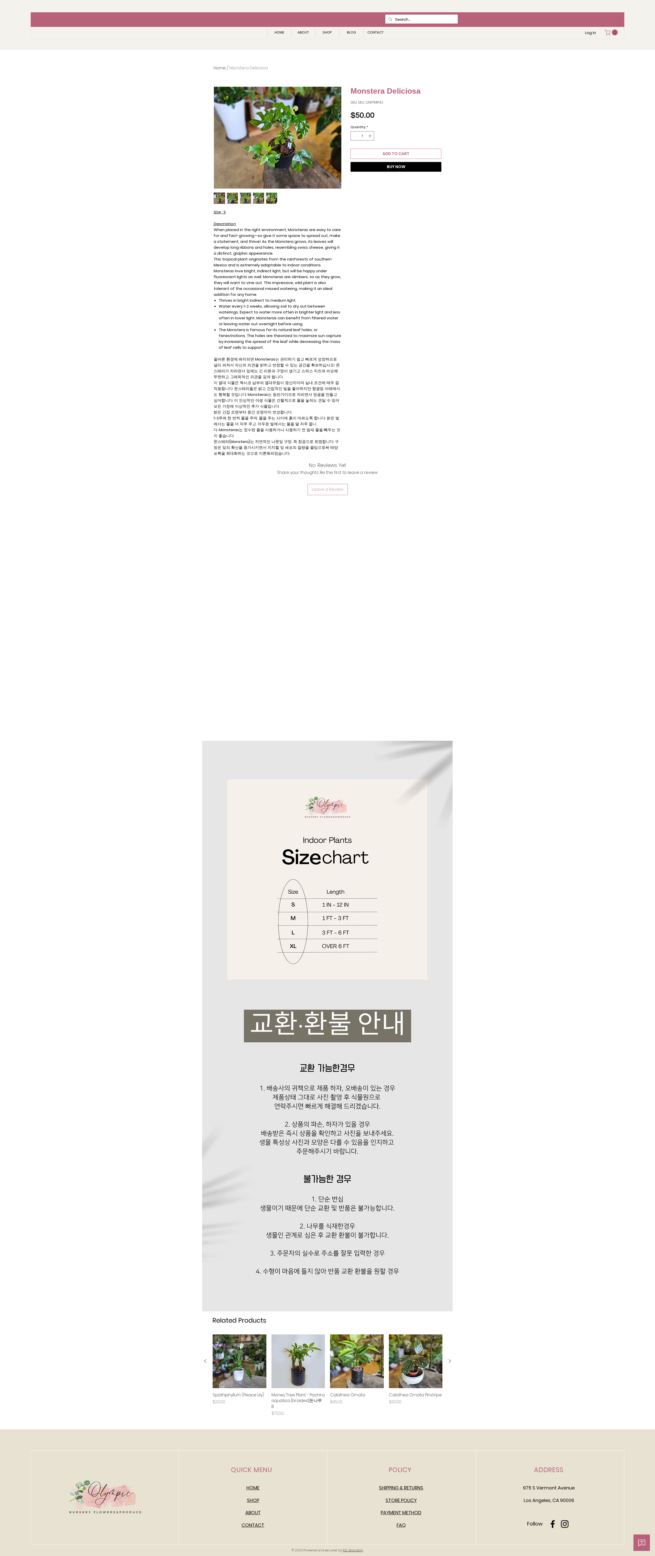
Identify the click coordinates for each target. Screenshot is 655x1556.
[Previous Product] (205, 1361)
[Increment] (370, 136)
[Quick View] (239, 1361)
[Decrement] (354, 136)
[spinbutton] (362, 136)
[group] (327, 1375)
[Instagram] (565, 1524)
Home (220, 68)
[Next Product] (450, 1361)
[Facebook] (553, 1524)
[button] (612, 32)
